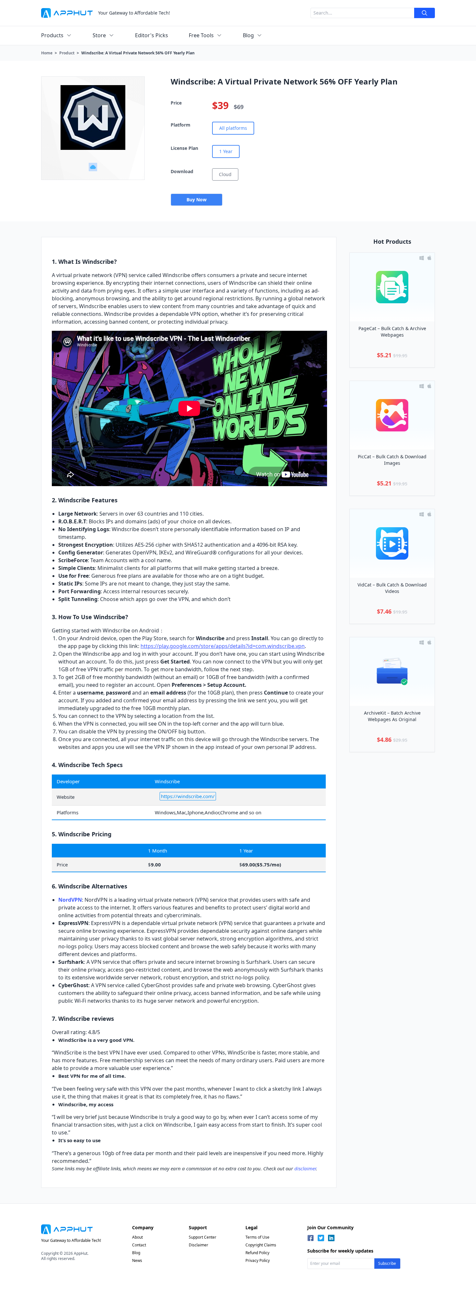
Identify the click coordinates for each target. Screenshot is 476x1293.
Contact (139, 1245)
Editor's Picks (151, 35)
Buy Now (197, 199)
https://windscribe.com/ (188, 796)
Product (66, 53)
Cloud (225, 174)
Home (46, 53)
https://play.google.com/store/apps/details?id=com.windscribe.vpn (223, 646)
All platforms (233, 128)
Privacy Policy (257, 1260)
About (137, 1237)
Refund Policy (257, 1252)
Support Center (202, 1237)
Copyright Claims (260, 1245)
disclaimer (305, 1168)
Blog (136, 1252)
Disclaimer (198, 1245)
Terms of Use (257, 1237)
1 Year (225, 151)
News (137, 1260)
